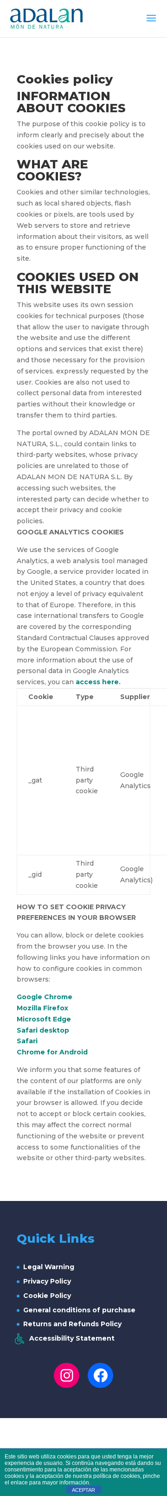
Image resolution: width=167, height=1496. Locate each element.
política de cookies (116, 1476)
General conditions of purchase (79, 1310)
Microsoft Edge (44, 1019)
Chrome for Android (52, 1052)
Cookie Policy (47, 1295)
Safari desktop (43, 1030)
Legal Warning (48, 1267)
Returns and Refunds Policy (72, 1324)
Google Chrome (44, 997)
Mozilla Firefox (42, 1008)
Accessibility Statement (72, 1338)
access (89, 682)
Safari (27, 1041)
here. (111, 682)
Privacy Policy (47, 1281)
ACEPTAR (83, 1490)
